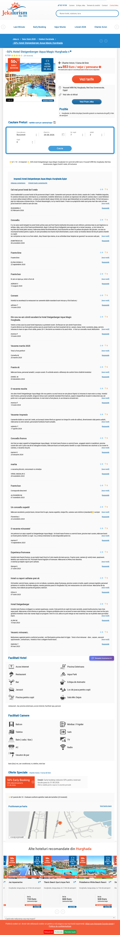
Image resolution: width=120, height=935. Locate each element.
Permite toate (70, 932)
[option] (19, 27)
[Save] (54, 122)
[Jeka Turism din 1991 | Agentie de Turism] (14, 16)
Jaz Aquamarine (25, 882)
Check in (46, 132)
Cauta (60, 148)
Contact (105, 5)
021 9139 (63, 5)
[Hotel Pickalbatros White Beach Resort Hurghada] (105, 40)
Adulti (92, 132)
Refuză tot (48, 932)
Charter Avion (100, 26)
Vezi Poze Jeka (87, 101)
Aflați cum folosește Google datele (99, 923)
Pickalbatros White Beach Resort (95, 882)
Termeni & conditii (93, 5)
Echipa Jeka (80, 5)
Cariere (71, 5)
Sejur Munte (60, 26)
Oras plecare (21, 132)
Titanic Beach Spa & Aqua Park (60, 882)
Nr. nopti (73, 132)
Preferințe (59, 932)
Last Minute (19, 26)
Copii (18, 139)
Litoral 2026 (80, 26)
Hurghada (83, 848)
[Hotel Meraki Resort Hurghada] (101, 40)
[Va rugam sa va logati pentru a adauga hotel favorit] (46, 75)
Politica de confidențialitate (60, 926)
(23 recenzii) (28, 55)
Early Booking (39, 26)
